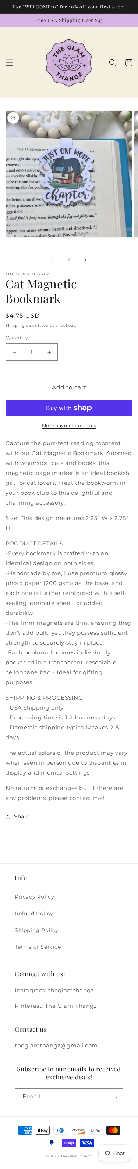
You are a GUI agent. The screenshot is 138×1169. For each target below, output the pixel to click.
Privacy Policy (34, 897)
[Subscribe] (115, 1096)
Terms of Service (38, 947)
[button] (9, 63)
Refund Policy (34, 913)
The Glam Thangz (76, 1156)
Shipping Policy (37, 930)
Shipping (15, 325)
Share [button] (22, 816)
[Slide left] (53, 260)
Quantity (17, 337)
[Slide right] (85, 260)
